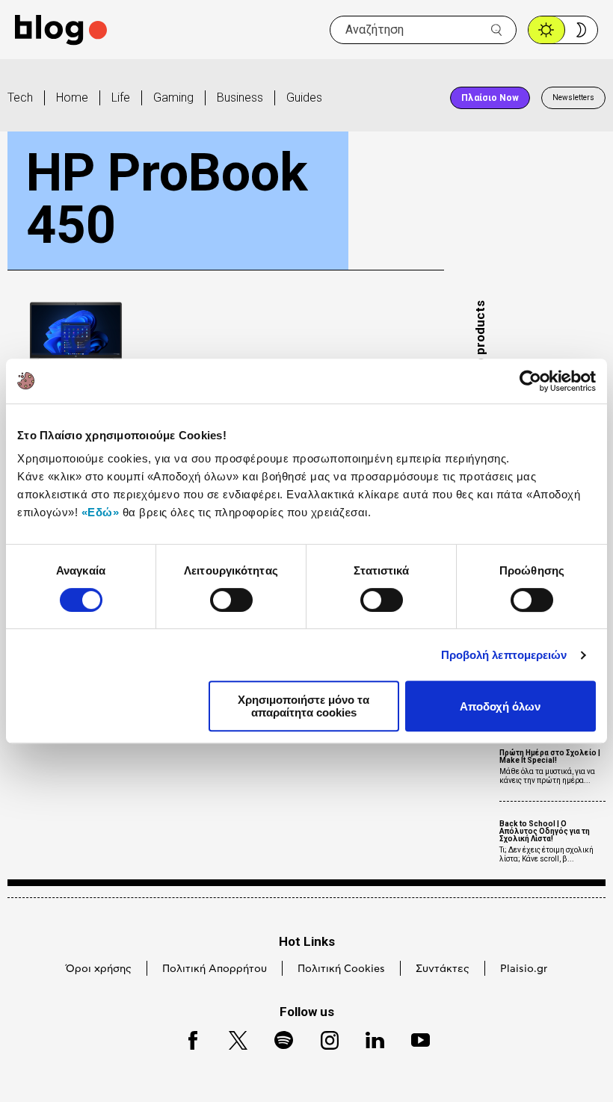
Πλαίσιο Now (490, 98)
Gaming (173, 97)
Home (72, 97)
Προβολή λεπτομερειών (504, 654)
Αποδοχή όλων (500, 706)
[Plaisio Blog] (61, 30)
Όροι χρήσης (99, 969)
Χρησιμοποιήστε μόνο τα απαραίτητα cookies (303, 706)
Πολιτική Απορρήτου (214, 969)
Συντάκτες (442, 969)
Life (120, 97)
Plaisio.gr (523, 969)
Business (240, 97)
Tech (20, 97)
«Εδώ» (100, 512)
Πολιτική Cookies (341, 969)
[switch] (231, 600)
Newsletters (573, 97)
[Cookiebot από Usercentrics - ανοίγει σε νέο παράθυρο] (530, 381)
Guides (304, 97)
